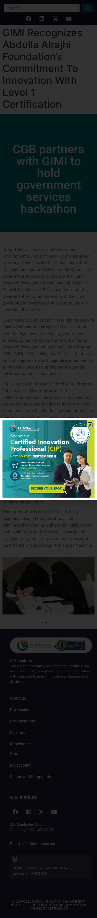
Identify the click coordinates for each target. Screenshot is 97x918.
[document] (48, 459)
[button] (90, 425)
